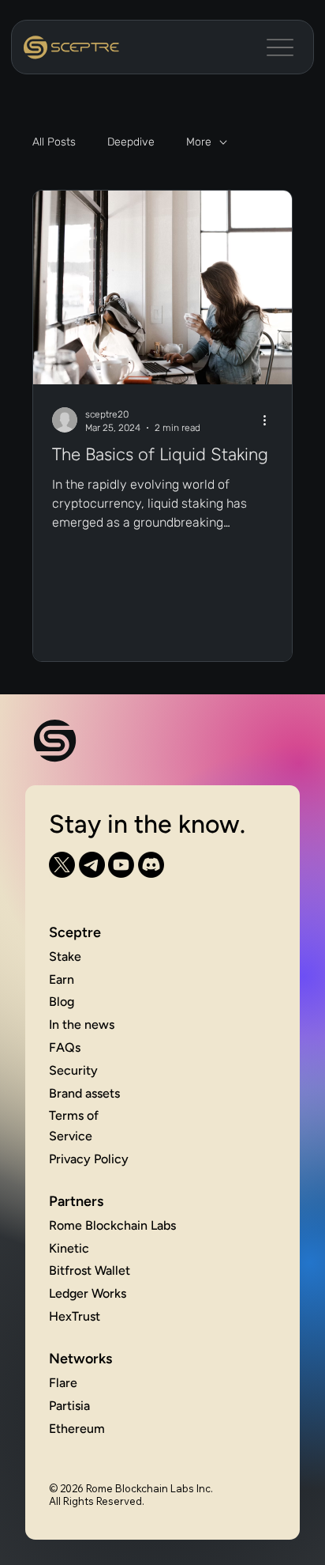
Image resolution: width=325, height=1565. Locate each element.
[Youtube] (121, 865)
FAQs (64, 1047)
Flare (63, 1382)
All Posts (54, 142)
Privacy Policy (89, 1158)
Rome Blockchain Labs (112, 1225)
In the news (81, 1024)
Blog (61, 1001)
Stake (65, 956)
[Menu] (280, 47)
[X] (62, 865)
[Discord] (151, 865)
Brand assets (84, 1093)
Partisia (69, 1405)
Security (73, 1070)
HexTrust (74, 1316)
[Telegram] (92, 865)
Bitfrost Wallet (89, 1270)
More (198, 142)
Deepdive (131, 142)
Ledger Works (87, 1293)
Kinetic (69, 1248)
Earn (61, 979)
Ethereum (77, 1428)
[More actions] (270, 419)
